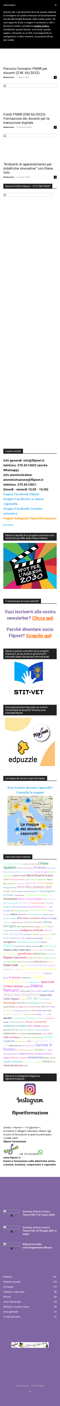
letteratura (30, 1050)
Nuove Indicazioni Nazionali (27, 891)
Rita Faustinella (13, 934)
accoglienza (9, 941)
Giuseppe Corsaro (21, 1007)
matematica (10, 1033)
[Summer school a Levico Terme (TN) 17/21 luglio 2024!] (11, 1215)
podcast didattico (32, 946)
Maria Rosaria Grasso (39, 875)
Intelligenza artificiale (31, 930)
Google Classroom (11, 1014)
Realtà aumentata (17, 879)
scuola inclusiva (17, 922)
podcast (37, 927)
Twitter (6, 1022)
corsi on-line (34, 1006)
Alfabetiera (7, 907)
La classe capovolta (12, 863)
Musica (46, 1058)
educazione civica (28, 1046)
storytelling (10, 953)
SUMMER (48, 883)
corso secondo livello (10, 903)
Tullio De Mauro (11, 1037)
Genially (49, 903)
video (44, 1034)
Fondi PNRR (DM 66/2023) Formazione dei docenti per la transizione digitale (26, 118)
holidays (51, 898)
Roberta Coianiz (18, 1057)
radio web (35, 950)
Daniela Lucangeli (9, 918)
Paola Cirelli (10, 965)
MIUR (33, 1014)
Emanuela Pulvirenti (21, 911)
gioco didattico (13, 1054)
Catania (44, 942)
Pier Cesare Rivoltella (20, 907)
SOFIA (5, 879)
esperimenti (41, 879)
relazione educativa (34, 938)
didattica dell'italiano (31, 918)
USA (46, 1050)
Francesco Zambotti (38, 903)
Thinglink (22, 965)
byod (42, 934)
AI (55, 946)
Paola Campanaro (12, 938)
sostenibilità (19, 895)
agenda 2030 (35, 883)
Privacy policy (22, 1385)
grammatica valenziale (25, 962)
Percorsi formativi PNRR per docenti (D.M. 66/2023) (25, 71)
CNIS (11, 911)
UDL (23, 938)
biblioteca (26, 977)
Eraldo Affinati (20, 946)
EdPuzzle (48, 930)
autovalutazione (35, 1033)
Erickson (40, 867)
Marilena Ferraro (10, 1029)
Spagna (53, 999)
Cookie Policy (38, 1385)
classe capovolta (44, 1010)
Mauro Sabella (36, 991)
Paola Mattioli (51, 954)
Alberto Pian (40, 953)
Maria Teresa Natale (30, 898)
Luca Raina (22, 1033)
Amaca (47, 1061)
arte (19, 918)
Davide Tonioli (49, 946)
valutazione (35, 1057)
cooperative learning (30, 864)
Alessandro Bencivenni (36, 907)
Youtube (47, 938)
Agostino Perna (31, 879)
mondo (35, 934)
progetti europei (48, 991)
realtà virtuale (19, 875)
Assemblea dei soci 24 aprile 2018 (28, 942)
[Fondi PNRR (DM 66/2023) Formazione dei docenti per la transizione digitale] (30, 97)
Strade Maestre (24, 903)
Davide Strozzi (49, 1018)
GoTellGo (39, 1049)
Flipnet (8, 945)
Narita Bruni (22, 1003)
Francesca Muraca (37, 965)
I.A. (21, 1014)
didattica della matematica (17, 949)
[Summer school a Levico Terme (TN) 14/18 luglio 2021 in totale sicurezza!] (11, 1231)
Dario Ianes (50, 1006)
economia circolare (27, 872)
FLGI (44, 899)
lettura (14, 914)
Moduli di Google (49, 918)
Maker (50, 895)
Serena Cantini (49, 914)
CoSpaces (27, 1014)
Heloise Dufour (35, 982)
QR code (45, 1014)
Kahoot (50, 962)
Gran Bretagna (20, 1041)
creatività (8, 1041)
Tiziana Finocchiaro (42, 1030)
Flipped (15, 998)
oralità (47, 934)
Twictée (52, 1058)
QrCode (43, 927)
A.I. (47, 906)
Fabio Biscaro (17, 1021)
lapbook (27, 987)
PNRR (28, 1041)
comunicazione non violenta (39, 969)
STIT (22, 1037)
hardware (49, 949)
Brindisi (27, 1037)
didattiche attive (27, 1053)
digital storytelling (33, 973)
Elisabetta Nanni (35, 957)
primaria (28, 934)
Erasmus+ (15, 977)
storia (25, 1065)
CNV (42, 1006)
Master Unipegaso (42, 872)
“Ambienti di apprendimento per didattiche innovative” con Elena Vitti (28, 168)
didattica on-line (50, 958)
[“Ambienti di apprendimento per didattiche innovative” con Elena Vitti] (30, 147)
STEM (53, 934)
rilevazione (21, 883)
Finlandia (9, 1010)
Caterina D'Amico (26, 1029)
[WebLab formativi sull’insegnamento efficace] (11, 1248)
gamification (25, 953)
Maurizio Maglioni (21, 994)
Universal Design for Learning (23, 1018)
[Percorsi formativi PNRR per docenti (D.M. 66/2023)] (30, 51)
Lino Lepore (39, 1018)
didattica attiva (12, 973)
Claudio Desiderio (25, 868)
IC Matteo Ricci (39, 910)
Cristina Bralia (44, 999)
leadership (12, 883)
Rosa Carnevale (36, 1022)
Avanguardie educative (22, 1010)
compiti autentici (40, 1041)
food (43, 1002)
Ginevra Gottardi (37, 1037)
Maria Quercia (40, 961)
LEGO (49, 1033)
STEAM (33, 1010)
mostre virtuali (25, 991)
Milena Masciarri (35, 914)
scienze (25, 982)
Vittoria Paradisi (33, 922)
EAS (54, 1062)
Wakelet (39, 1014)
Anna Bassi (11, 961)
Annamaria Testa (14, 872)
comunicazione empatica (36, 895)
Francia (49, 1003)
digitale (39, 1062)
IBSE (18, 927)
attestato (7, 1018)
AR (50, 1014)
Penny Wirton (14, 930)
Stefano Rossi (23, 914)
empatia (23, 999)
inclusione (10, 899)
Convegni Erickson (9, 887)
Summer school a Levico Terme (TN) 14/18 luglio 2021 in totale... (40, 1230)
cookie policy (41, 26)
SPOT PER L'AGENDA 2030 (34, 887)
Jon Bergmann (34, 1003)
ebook (41, 950)
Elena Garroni (15, 1045)
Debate (48, 1037)
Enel (4, 962)
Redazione (8, 77)
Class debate (34, 1025)
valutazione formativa (14, 1025)
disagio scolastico (29, 1062)
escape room (9, 891)
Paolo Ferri (45, 1026)
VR (4, 1010)
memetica (7, 922)
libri (41, 946)
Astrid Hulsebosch (12, 1065)
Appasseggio (9, 1002)
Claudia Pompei (9, 1007)
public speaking (16, 969)
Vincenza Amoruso (27, 927)
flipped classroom (14, 957)
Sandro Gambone (12, 1061)
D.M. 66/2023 (20, 1050)
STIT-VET (32, 999)
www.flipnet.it (11, 1157)
